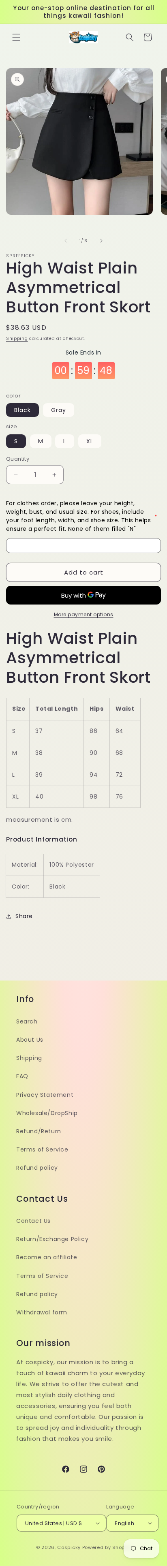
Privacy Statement (44, 1095)
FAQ (22, 1076)
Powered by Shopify (106, 1547)
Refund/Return (38, 1131)
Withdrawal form (41, 1312)
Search (27, 1021)
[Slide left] (66, 241)
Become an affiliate (46, 1257)
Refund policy (37, 1168)
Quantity (17, 459)
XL (89, 441)
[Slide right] (101, 241)
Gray (58, 410)
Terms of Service (42, 1149)
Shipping (17, 338)
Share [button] (24, 916)
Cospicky (69, 1547)
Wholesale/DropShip (47, 1113)
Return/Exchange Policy (52, 1239)
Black (22, 410)
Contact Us (33, 1221)
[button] (16, 37)
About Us (29, 1040)
